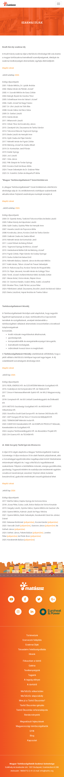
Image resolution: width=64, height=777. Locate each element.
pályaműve (29, 540)
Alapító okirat (8, 68)
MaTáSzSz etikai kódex (32, 691)
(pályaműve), (38, 533)
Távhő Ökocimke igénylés (32, 705)
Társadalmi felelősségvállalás (32, 649)
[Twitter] (39, 599)
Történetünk (32, 635)
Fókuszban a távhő (32, 661)
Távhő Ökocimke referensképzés (32, 710)
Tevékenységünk (32, 670)
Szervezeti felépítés (32, 640)
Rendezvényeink (32, 715)
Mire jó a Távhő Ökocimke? (32, 700)
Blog (32, 735)
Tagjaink (32, 675)
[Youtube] (11, 599)
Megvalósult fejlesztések (32, 721)
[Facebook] (25, 599)
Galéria (32, 665)
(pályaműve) (29, 522)
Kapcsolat (32, 740)
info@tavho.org (46, 771)
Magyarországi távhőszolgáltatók (32, 726)
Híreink (32, 654)
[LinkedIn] (32, 612)
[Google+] (53, 599)
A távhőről (32, 684)
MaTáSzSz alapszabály (32, 696)
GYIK (32, 731)
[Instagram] (18, 612)
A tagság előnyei (32, 680)
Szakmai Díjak (32, 644)
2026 (17, 75)
